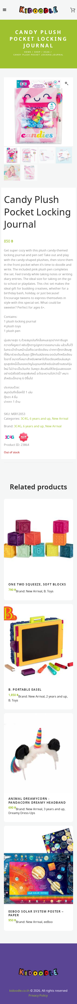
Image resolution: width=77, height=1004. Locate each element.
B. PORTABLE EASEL (25, 690)
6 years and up (40, 419)
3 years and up (54, 809)
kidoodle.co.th (19, 991)
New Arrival (60, 419)
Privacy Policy (38, 996)
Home (27, 52)
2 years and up (56, 697)
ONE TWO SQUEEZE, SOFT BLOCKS (37, 584)
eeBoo (48, 922)
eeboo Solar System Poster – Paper (36, 914)
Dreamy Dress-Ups (21, 813)
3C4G (47, 52)
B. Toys (48, 591)
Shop (37, 52)
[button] (66, 83)
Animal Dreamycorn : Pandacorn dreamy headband (37, 801)
